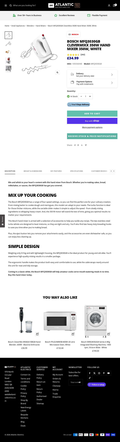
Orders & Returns (57, 380)
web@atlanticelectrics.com (10, 397)
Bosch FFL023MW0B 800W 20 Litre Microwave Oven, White (60, 343)
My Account (58, 374)
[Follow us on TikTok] (89, 377)
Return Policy (40, 391)
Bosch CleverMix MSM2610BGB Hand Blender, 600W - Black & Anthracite (24, 343)
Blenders (30, 26)
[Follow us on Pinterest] (103, 373)
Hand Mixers (41, 26)
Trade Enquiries (57, 395)
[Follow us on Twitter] (94, 373)
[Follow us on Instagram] (99, 373)
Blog (22, 421)
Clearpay (56, 385)
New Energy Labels (26, 409)
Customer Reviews (99, 171)
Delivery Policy (40, 376)
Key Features (56, 171)
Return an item (41, 383)
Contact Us (25, 374)
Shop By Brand (24, 402)
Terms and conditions (25, 380)
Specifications (76, 171)
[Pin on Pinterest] (78, 145)
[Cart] (114, 5)
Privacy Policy (24, 395)
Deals (23, 425)
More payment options (92, 127)
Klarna (55, 389)
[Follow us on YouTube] (108, 373)
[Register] (79, 382)
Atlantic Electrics (17, 435)
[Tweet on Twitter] (82, 145)
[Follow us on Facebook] (89, 373)
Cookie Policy (24, 387)
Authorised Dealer (41, 398)
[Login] (109, 5)
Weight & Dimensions (33, 171)
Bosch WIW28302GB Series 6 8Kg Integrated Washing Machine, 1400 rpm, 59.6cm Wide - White (95, 345)
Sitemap (40, 403)
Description (10, 171)
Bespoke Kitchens (24, 416)
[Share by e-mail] (85, 145)
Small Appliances (18, 26)
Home (7, 26)
